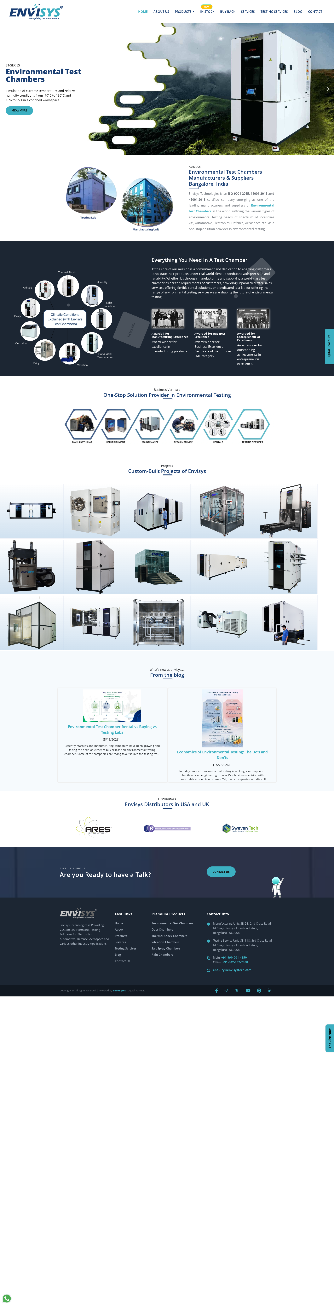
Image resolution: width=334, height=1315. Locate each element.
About (119, 929)
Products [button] (183, 11)
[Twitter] (237, 990)
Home (143, 11)
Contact (315, 11)
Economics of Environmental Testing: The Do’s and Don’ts (222, 754)
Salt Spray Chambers (166, 948)
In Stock (207, 11)
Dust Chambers (162, 929)
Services (248, 11)
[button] (6, 89)
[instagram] (226, 990)
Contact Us (221, 872)
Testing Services (274, 11)
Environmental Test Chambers (172, 923)
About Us (161, 11)
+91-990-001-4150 (234, 957)
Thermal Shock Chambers (169, 936)
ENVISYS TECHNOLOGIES (31, 517)
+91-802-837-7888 (235, 962)
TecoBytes (119, 990)
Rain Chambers (162, 954)
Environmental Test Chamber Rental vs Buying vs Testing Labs (112, 729)
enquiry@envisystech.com (232, 970)
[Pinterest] (259, 990)
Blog (298, 11)
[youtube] (248, 990)
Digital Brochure (329, 347)
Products (121, 936)
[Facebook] (216, 990)
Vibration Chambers (165, 942)
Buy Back (227, 11)
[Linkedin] (269, 990)
